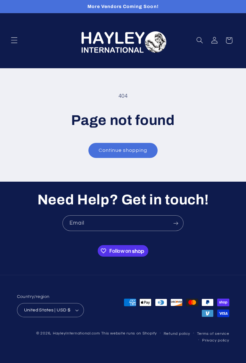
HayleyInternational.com (76, 333)
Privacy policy (215, 340)
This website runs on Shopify (129, 333)
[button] (14, 40)
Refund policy (177, 333)
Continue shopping (123, 150)
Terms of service (213, 333)
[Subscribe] (175, 223)
